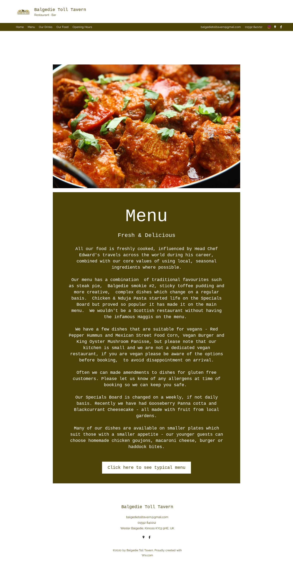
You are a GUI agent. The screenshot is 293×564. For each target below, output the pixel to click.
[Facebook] (281, 27)
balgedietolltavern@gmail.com (221, 27)
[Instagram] (269, 27)
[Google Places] (275, 27)
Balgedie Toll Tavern (60, 9)
